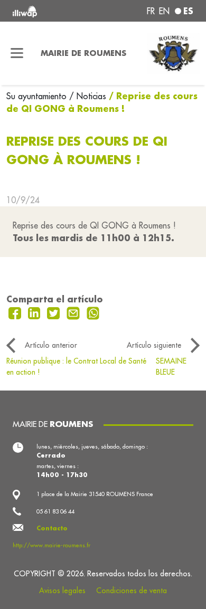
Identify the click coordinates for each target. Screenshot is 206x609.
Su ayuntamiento (37, 96)
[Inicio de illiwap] (46, 11)
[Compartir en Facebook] (16, 312)
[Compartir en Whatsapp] (93, 312)
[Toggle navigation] (17, 53)
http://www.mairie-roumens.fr (51, 545)
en (164, 11)
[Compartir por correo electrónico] (74, 312)
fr (151, 11)
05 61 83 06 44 (55, 511)
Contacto (52, 528)
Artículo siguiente (154, 345)
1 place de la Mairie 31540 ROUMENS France (94, 494)
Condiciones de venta (131, 590)
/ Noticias (87, 96)
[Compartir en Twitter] (54, 312)
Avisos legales (62, 590)
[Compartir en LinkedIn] (35, 312)
